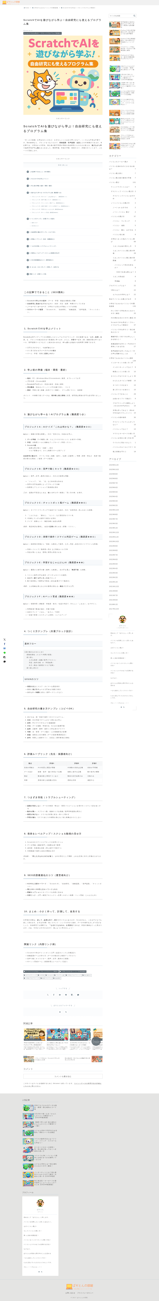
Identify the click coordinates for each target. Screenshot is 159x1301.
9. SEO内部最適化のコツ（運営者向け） (42, 260)
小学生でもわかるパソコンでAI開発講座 (74, 971)
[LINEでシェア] (4, 653)
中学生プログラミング (74, 975)
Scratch (50, 975)
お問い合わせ (70, 1293)
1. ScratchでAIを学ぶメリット (39, 178)
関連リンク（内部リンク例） (38, 274)
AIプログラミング (31, 975)
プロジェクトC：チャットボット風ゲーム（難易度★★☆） (48, 203)
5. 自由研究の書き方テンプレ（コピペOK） (43, 232)
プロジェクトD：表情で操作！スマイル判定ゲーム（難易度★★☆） (51, 206)
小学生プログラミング (32, 978)
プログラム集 (60, 975)
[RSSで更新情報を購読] (66, 1012)
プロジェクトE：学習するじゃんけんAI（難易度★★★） (48, 209)
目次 (60, 165)
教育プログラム (47, 978)
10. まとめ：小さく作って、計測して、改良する (44, 267)
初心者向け (87, 975)
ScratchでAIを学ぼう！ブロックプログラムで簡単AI (42, 971)
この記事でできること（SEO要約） (40, 171)
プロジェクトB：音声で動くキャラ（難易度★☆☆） (46, 199)
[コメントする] (4, 661)
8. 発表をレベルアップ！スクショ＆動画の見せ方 (45, 253)
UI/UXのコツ (35, 226)
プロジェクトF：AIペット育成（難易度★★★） (45, 212)
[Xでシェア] (4, 639)
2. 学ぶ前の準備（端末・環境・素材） (41, 185)
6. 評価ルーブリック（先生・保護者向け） (42, 239)
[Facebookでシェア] (4, 644)
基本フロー (35, 222)
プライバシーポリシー (85, 1293)
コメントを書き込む (62, 1076)
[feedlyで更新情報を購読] (60, 1012)
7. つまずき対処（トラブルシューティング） (43, 246)
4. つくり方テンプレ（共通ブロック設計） (42, 218)
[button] (4, 657)
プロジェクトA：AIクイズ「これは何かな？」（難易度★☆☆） (50, 196)
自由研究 (58, 978)
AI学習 (42, 975)
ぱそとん (122, 625)
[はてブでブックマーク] (4, 648)
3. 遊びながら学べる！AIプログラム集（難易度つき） (46, 192)
